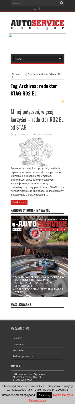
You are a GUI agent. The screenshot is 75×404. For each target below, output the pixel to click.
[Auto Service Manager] (37, 27)
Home (17, 74)
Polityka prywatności (24, 356)
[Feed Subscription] (62, 101)
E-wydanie (18, 344)
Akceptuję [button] (44, 395)
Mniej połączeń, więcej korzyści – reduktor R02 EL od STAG (37, 119)
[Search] (61, 3)
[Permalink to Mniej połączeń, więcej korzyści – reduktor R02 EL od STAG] (37, 165)
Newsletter (18, 350)
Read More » (19, 202)
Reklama (17, 338)
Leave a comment (44, 135)
